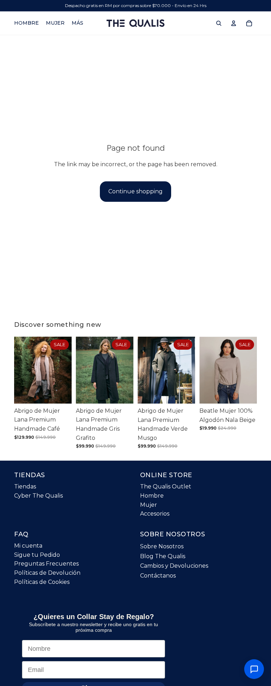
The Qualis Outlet (165, 487)
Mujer (148, 504)
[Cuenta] (233, 23)
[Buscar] (219, 23)
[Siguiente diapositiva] (64, 370)
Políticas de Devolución (47, 572)
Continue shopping (135, 191)
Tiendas (25, 487)
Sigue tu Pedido (37, 554)
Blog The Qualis (162, 556)
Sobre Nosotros (161, 546)
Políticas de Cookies (42, 582)
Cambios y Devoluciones (174, 566)
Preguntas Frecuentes (46, 564)
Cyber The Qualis (38, 495)
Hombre (152, 495)
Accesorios (154, 513)
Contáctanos (158, 575)
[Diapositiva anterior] (22, 370)
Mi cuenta (28, 545)
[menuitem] (77, 23)
